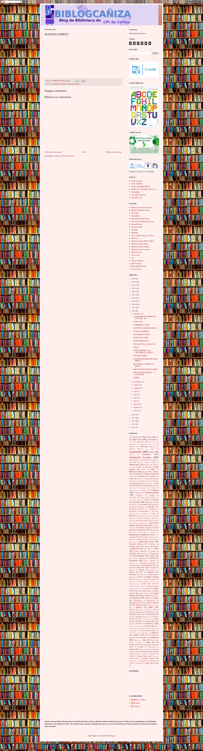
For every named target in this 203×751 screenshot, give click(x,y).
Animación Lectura (140, 457)
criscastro (137, 706)
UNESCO (131, 656)
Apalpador (153, 460)
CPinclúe (155, 499)
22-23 (148, 437)
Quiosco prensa (136, 263)
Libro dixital (146, 588)
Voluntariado (132, 661)
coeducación (132, 488)
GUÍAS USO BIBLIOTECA (140, 186)
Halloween (132, 570)
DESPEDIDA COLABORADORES (138, 511)
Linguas (156, 596)
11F (130, 437)
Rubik (139, 642)
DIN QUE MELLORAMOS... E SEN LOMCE (144, 373)
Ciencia (156, 481)
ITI (139, 581)
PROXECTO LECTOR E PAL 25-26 (143, 189)
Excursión (132, 553)
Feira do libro (133, 558)
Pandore (147, 617)
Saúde (140, 645)
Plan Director (148, 619)
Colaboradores (144, 488)
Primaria (147, 626)
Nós (146, 612)
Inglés (146, 579)
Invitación (132, 581)
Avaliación (155, 465)
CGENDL (142, 481)
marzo (136, 404)
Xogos (147, 663)
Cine (142, 483)
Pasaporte (155, 617)
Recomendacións (143, 638)
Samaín (148, 642)
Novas (154, 612)
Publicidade (144, 633)
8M (142, 446)
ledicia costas (140, 586)
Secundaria (147, 645)
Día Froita (134, 523)
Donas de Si (135, 537)
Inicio (84, 152)
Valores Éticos (143, 656)
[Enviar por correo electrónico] (76, 81)
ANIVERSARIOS (134, 460)
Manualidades (138, 600)
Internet (153, 579)
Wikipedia (134, 232)
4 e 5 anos (153, 442)
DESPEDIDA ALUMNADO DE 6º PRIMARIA (142, 509)
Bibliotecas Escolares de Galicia (141, 207)
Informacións (136, 579)
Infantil (140, 577)
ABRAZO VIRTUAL (136, 449)
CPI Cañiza (135, 213)
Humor (131, 572)
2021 (133, 295)
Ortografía (139, 617)
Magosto (155, 598)
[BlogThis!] (78, 81)
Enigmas (147, 546)
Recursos (154, 637)
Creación (136, 502)
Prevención (139, 626)
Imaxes (150, 574)
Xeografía (143, 661)
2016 (133, 311)
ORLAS (131, 617)
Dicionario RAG (136, 224)
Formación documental (147, 563)
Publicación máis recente (53, 152)
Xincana (153, 661)
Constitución (139, 495)
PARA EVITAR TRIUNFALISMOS (145, 369)
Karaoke (146, 581)
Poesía (149, 621)
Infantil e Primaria (152, 577)
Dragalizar (146, 537)
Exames (153, 551)
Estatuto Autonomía (140, 551)
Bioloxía (144, 472)
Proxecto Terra (133, 633)
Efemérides (151, 544)
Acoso (152, 449)
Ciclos (149, 481)
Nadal (150, 607)
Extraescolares (138, 555)
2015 (133, 414)
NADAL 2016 (138, 321)
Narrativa (132, 610)
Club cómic (150, 483)
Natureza (140, 610)
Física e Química (149, 561)
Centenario (134, 481)
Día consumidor (143, 514)
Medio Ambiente (152, 602)
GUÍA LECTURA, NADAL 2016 (144, 344)
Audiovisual (70, 84)
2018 (133, 304)
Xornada (156, 663)
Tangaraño (147, 649)
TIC (153, 651)
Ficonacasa (133, 560)
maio (135, 398)
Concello (144, 490)
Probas (156, 626)
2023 (133, 288)
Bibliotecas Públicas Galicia (140, 210)
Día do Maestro (154, 520)
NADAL (136, 347)
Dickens (153, 532)
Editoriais (131, 539)
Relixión (137, 640)
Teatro (154, 649)
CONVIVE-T (152, 497)
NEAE (148, 610)
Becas (143, 469)
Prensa (131, 626)
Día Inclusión (143, 523)
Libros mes (138, 591)
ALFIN (131, 454)
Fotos (139, 565)
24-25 (139, 439)
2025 (133, 282)
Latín (154, 581)
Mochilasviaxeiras (151, 605)
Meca (143, 603)
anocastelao (144, 460)
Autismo (147, 465)
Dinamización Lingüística (139, 534)
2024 (133, 285)
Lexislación (135, 588)
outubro (136, 385)
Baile (140, 467)
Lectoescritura (133, 584)
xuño (135, 394)
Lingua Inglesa (145, 595)
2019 (133, 301)
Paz (133, 619)
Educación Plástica (136, 544)
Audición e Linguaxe (143, 462)
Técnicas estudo (134, 652)
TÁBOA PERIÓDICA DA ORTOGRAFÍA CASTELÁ (143, 351)
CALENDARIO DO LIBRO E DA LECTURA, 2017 (144, 317)
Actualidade (55, 84)
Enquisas (155, 546)
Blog (150, 472)
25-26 (149, 439)
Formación (132, 563)
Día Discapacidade (141, 521)
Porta (140, 623)
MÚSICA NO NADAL (140, 337)
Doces (156, 535)
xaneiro (136, 410)
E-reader (154, 537)
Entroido (135, 548)
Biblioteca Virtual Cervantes (140, 249)
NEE (154, 610)
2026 (133, 279)
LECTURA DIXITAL (138, 195)
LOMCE (147, 598)
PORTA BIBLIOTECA (141, 341)
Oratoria (142, 614)
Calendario (136, 474)
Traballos (153, 654)
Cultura (147, 502)
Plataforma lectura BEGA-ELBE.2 (142, 241)
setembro (137, 388)
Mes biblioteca (137, 605)
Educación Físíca (147, 541)
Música (139, 607)
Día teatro (132, 532)
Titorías (131, 654)
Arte (130, 462)
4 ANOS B (139, 442)
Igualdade (150, 572)
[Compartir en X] (80, 81)
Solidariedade (151, 647)
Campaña (141, 476)
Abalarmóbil (152, 446)
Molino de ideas (136, 252)
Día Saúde (153, 530)
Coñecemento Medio (135, 500)
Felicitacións (143, 558)
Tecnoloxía (145, 651)
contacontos (132, 497)
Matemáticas (133, 602)
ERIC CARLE (148, 549)
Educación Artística (143, 539)
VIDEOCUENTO (134, 658)
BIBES (153, 469)
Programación (135, 628)
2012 (133, 424)
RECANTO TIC (136, 198)
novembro (137, 382)
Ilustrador (143, 574)
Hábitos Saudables (150, 568)
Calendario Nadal (149, 474)
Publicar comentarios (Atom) (64, 156)
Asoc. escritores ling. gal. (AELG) (142, 235)
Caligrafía (131, 476)
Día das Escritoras (145, 518)
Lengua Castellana (152, 586)
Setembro (140, 647)
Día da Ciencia (144, 516)
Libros (155, 588)
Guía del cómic (136, 269)
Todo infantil (142, 654)
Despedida (151, 507)
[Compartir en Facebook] (82, 81)
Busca (156, 471)
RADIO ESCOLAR (140, 635)
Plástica (141, 621)
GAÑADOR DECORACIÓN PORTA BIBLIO (145, 360)
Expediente (144, 554)
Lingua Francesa (144, 593)
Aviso (133, 467)
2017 (133, 307)
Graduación (148, 565)
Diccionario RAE (137, 227)
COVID (146, 500)
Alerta (151, 452)
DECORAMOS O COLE (141, 334)
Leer (132, 258)
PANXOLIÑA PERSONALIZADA (145, 328)
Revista (153, 640)
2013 (133, 421)
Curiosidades (143, 504)
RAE (154, 635)
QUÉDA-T (154, 633)
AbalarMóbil (135, 216)
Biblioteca (133, 471)
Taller (140, 649)
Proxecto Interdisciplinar (148, 631)
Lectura (143, 583)
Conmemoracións (151, 492)
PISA (140, 619)
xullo (136, 391)
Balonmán (148, 467)
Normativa (139, 612)
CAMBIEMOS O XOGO (141, 325)
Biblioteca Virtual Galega (139, 244)
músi (130, 607)
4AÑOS (131, 444)
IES (141, 572)
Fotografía (132, 565)
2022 (133, 291)
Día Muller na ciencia (144, 527)
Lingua (148, 591)
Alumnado (63, 84)
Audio (154, 462)
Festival (152, 558)
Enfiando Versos (134, 546)
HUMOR (136, 377)
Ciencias (134, 483)
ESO (156, 548)
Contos (142, 497)
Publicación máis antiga (113, 152)
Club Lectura (143, 485)
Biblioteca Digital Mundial (140, 246)
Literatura (135, 598)
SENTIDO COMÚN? (140, 355)
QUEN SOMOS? (137, 184)
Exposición (154, 553)
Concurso (154, 490)
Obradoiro (132, 614)
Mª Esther (137, 703)
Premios (150, 623)
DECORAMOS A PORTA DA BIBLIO (143, 365)
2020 (133, 298)
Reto (144, 640)
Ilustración (132, 574)
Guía (138, 567)
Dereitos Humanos (138, 507)
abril (135, 401)
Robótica (131, 642)
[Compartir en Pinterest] (85, 81)
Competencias (133, 490)
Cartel (131, 478)
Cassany (139, 479)
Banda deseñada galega (138, 266)
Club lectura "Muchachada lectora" (142, 221)
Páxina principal (136, 181)
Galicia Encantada (137, 260)
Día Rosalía (141, 530)
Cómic (154, 488)
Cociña (154, 485)
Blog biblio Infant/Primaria (140, 218)
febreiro (136, 407)
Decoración (155, 504)
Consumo (152, 495)
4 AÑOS (146, 442)
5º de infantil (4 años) (144, 444)
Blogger (112, 736)
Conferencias (138, 493)
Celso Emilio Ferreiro (151, 479)
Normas (131, 612)
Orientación (151, 614)
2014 (133, 418)
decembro (137, 313)
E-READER (135, 192)
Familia (77, 84)
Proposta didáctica (146, 628)
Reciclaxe (132, 638)
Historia (141, 570)
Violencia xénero (148, 658)
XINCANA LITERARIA (136, 663)
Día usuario (143, 532)
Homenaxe (153, 570)
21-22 (138, 437)
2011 (133, 427)
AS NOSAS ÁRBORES (141, 331)
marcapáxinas (151, 600)
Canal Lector (135, 255)
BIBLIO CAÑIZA (140, 700)
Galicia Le (134, 238)
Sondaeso (132, 649)
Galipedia (134, 230)
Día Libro (144, 525)
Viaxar (154, 656)
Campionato (152, 476)
